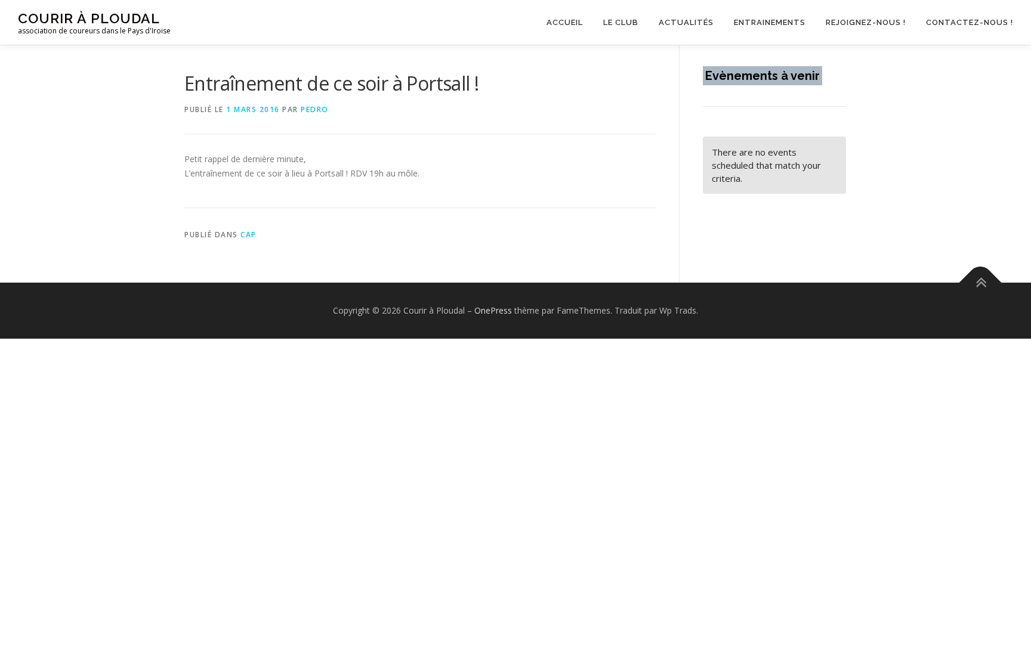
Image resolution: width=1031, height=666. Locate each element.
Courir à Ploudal (89, 18)
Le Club (620, 22)
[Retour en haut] (980, 283)
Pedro (315, 109)
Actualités (686, 22)
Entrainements (769, 22)
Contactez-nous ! (969, 22)
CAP (248, 235)
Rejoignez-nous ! (866, 22)
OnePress (493, 310)
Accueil (565, 22)
